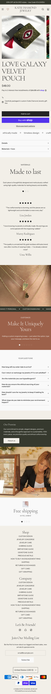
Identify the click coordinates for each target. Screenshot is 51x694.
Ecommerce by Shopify (28, 691)
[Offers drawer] (7, 9)
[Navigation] (2, 9)
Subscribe (25, 660)
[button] (23, 191)
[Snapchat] (25, 630)
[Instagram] (20, 630)
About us (11, 441)
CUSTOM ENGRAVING (26, 309)
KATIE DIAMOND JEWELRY (25, 9)
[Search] (42, 9)
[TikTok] (31, 630)
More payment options (25, 126)
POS (16, 691)
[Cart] (48, 9)
